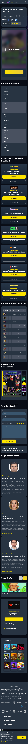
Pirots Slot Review (13, 651)
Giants (4, 595)
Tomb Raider (20, 660)
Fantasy (15, 591)
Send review (9, 441)
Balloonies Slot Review (6, 651)
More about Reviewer (7, 533)
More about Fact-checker (8, 571)
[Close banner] (0, 730)
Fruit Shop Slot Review (20, 669)
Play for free (14, 587)
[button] (24, 383)
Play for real (14, 71)
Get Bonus (14, 176)
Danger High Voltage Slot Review (6, 669)
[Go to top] (25, 741)
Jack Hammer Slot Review (6, 660)
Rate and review (7, 423)
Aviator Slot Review (20, 651)
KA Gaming (14, 583)
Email (4, 417)
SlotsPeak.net (14, 686)
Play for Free (15, 49)
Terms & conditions (14, 76)
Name (4, 411)
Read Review (14, 181)
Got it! (22, 737)
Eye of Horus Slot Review (13, 660)
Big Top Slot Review (13, 669)
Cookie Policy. (4, 742)
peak (14, 2)
